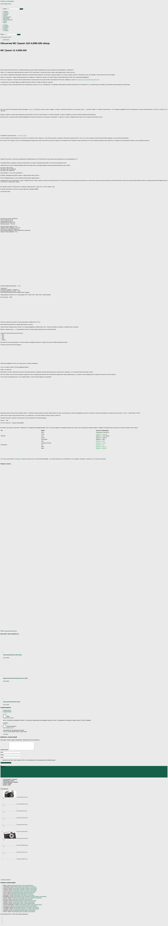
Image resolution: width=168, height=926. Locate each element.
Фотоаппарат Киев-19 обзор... (22, 797)
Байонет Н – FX (100, 444)
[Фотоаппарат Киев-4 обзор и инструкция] (9, 810)
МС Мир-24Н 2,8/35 (94, 79)
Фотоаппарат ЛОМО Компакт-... (22, 845)
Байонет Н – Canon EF (101, 434)
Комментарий (5, 749)
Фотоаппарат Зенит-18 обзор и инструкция (23, 911)
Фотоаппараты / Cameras (10, 779)
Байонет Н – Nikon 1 (101, 446)
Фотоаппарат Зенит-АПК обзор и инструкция (29, 897)
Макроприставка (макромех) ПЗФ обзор (22, 893)
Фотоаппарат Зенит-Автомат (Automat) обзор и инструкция (30, 896)
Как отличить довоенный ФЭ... (22, 831)
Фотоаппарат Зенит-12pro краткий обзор (22, 885)
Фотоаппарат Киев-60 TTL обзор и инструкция (26, 907)
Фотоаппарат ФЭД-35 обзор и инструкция (24, 910)
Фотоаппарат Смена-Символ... (22, 838)
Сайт (2, 757)
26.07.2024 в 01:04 (8, 727)
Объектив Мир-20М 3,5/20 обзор (12, 654)
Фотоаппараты (7, 17)
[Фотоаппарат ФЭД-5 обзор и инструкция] (9, 817)
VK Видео (18, 459)
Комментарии (7, 710)
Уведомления (7, 711)
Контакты (5, 14)
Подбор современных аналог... (22, 803)
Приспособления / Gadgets (10, 782)
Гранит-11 (31, 109)
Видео (5, 22)
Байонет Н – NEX (100, 441)
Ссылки (5, 15)
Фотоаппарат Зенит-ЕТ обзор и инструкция (24, 891)
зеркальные (7, 631)
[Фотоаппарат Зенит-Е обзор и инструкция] (9, 824)
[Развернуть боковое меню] (1, 765)
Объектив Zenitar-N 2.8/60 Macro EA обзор (24, 900)
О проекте (6, 12)
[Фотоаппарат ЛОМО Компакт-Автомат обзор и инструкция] (9, 845)
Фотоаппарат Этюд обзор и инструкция (25, 886)
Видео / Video (7, 784)
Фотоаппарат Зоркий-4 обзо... (22, 858)
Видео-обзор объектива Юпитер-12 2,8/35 (15, 678)
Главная (5, 11)
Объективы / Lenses (8, 780)
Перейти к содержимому (7, 1)
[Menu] (1, 6)
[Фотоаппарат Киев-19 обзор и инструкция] (9, 797)
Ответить (5, 722)
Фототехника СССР (6, 3)
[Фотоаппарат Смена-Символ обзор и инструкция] (9, 838)
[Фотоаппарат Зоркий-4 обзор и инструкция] (9, 858)
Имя (2, 752)
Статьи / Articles (7, 783)
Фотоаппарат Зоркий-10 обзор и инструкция (25, 888)
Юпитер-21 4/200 (22, 135)
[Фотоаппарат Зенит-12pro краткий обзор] (9, 852)
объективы (14, 631)
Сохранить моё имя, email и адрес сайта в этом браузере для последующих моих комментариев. (29, 760)
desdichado (6, 906)
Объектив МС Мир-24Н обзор (11, 701)
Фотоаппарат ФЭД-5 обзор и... (22, 817)
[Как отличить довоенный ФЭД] (9, 831)
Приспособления (7, 19)
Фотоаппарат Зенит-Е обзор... (22, 824)
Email (2, 755)
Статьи (5, 21)
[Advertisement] (40, 870)
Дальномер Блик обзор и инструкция (24, 895)
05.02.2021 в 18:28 (8, 717)
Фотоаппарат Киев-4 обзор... (22, 810)
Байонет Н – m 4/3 (100, 443)
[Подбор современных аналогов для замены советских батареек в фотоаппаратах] (9, 803)
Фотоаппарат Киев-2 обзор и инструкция (24, 902)
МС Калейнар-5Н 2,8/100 (81, 79)
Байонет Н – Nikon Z (101, 448)
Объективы (6, 18)
